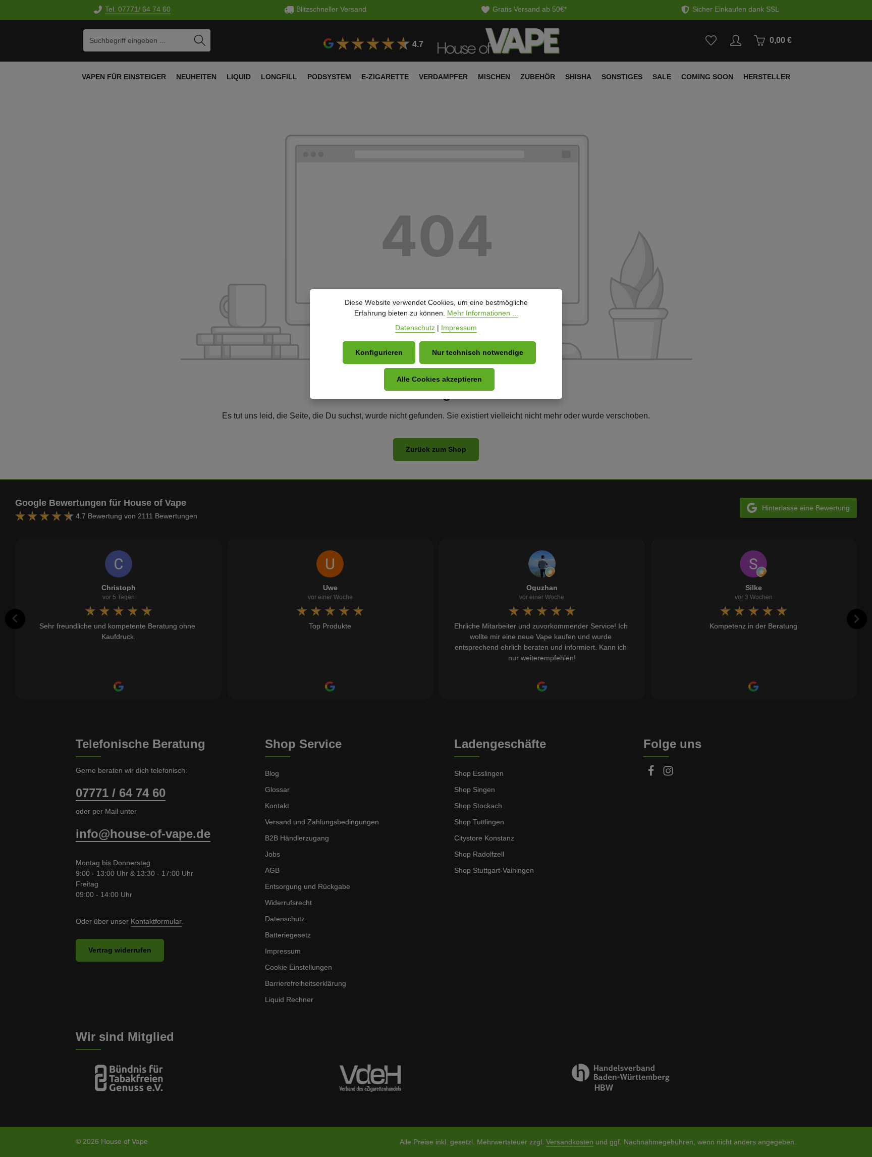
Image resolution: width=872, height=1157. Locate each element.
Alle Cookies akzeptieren (439, 379)
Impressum (283, 951)
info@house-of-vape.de (143, 833)
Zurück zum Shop (436, 449)
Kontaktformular (156, 921)
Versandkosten (569, 1142)
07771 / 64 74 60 (121, 793)
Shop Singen (474, 789)
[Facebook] (652, 774)
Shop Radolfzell (479, 854)
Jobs (272, 854)
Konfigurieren (379, 352)
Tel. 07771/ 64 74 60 (138, 9)
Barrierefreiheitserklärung (305, 983)
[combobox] (136, 40)
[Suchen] (200, 40)
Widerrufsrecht (288, 903)
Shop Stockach (478, 806)
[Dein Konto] (735, 40)
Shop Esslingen (479, 773)
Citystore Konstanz (484, 838)
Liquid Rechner (289, 999)
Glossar (277, 789)
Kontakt (277, 806)
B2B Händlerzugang (297, 838)
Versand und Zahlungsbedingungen (322, 822)
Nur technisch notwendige (477, 352)
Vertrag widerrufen (119, 950)
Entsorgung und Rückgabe (307, 886)
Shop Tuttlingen (479, 822)
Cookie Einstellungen (298, 967)
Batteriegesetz (288, 935)
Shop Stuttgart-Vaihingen (494, 870)
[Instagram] (668, 774)
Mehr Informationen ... (482, 313)
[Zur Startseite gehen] (498, 40)
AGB (272, 870)
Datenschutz (285, 919)
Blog (272, 773)
